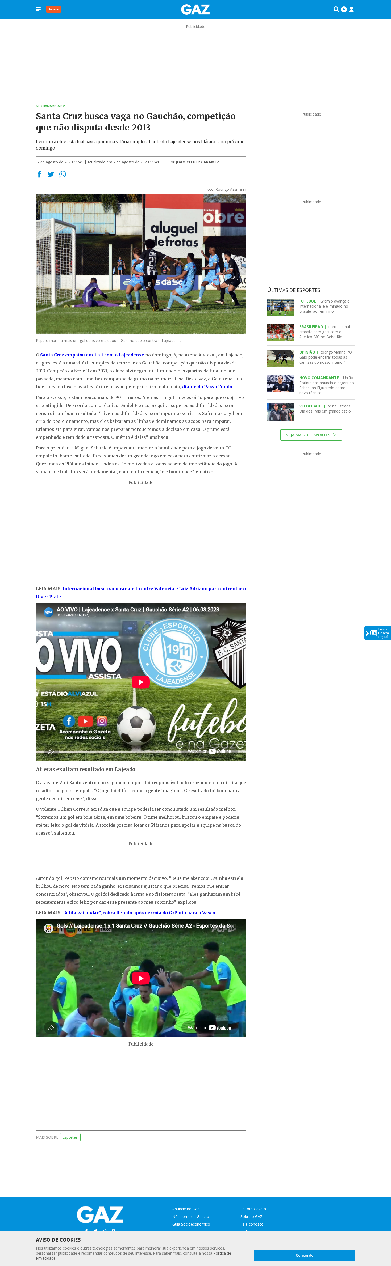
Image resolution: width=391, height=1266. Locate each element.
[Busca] (336, 9)
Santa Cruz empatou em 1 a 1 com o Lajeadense (92, 355)
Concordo (305, 1255)
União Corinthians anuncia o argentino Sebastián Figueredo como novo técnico (326, 385)
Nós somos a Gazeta (190, 1216)
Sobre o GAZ (251, 1216)
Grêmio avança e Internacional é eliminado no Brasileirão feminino (324, 306)
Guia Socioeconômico (191, 1224)
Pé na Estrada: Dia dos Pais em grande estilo (325, 408)
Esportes (70, 1137)
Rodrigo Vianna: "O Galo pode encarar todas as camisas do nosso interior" (325, 357)
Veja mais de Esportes (308, 434)
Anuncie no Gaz (185, 1208)
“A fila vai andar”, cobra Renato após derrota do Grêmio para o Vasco (139, 912)
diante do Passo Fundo (207, 386)
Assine (54, 9)
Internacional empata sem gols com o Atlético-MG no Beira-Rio (324, 331)
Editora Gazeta (253, 1208)
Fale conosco (252, 1224)
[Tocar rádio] (344, 9)
